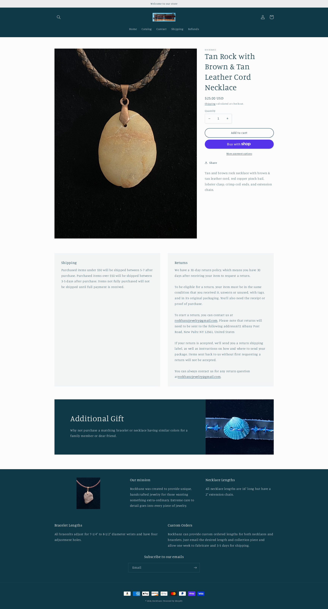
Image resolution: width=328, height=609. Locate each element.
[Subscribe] (195, 567)
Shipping (210, 103)
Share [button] (213, 162)
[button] (58, 17)
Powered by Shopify (173, 601)
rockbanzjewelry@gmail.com (196, 320)
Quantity (210, 110)
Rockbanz (157, 601)
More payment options (239, 153)
